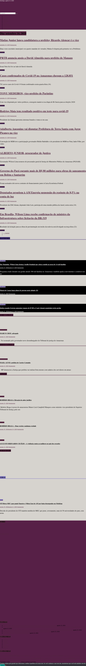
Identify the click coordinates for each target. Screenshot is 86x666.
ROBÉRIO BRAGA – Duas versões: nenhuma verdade (18, 426)
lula (32, 658)
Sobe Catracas (7, 26)
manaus (37, 658)
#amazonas (3, 655)
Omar (53, 658)
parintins (72, 658)
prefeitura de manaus (11, 660)
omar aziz (56, 658)
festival (76, 655)
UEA (56, 660)
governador (3, 658)
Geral (4, 22)
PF (76, 658)
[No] (5, 665)
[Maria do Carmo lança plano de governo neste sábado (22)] (5, 284)
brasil (30, 655)
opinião (66, 658)
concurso (47, 655)
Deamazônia (65, 655)
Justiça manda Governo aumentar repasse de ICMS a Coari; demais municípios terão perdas (30, 308)
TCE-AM (47, 660)
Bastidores (6, 24)
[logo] (4, 532)
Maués (42, 658)
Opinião (5, 19)
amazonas (14, 655)
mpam (47, 658)
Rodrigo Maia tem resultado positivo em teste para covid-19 (34, 111)
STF (42, 660)
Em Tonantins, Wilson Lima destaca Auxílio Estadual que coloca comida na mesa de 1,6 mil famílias (33, 264)
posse (79, 658)
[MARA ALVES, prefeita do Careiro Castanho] (5, 356)
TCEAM (52, 660)
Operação (61, 658)
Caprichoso (34, 655)
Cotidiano (6, 21)
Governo (9, 658)
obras (50, 658)
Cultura (5, 18)
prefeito (82, 658)
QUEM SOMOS (4, 534)
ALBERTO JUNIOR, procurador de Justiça (25, 153)
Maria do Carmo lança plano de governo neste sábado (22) (19, 290)
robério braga (35, 660)
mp (44, 658)
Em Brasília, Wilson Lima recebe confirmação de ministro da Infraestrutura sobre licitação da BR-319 (35, 216)
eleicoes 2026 (71, 655)
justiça (28, 658)
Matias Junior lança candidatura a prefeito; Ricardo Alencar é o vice (39, 40)
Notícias (5, 16)
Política (5, 29)
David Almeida (57, 655)
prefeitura (3, 660)
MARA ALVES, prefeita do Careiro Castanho (15, 362)
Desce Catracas (7, 27)
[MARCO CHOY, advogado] (5, 327)
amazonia (22, 655)
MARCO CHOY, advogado (9, 333)
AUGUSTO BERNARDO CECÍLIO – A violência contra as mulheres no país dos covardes (30, 443)
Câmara (50, 655)
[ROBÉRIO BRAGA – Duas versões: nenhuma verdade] (5, 419)
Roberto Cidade (27, 660)
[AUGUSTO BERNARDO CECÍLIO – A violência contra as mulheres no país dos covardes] (5, 437)
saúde (40, 660)
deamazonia (13, 45)
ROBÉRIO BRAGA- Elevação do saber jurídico (16, 400)
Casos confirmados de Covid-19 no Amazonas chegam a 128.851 (36, 75)
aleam (7, 655)
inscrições (25, 658)
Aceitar (2, 665)
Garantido (80, 655)
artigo (26, 655)
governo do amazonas (17, 658)
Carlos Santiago (41, 655)
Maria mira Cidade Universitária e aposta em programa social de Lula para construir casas (27, 631)
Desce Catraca (4, 359)
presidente (20, 660)
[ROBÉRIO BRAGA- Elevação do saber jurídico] (16, 393)
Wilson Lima (63, 660)
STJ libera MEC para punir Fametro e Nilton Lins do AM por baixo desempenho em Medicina (31, 503)
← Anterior (6, 233)
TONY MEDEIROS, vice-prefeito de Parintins (26, 93)
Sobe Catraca (3, 330)
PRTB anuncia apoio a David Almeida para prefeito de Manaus (36, 58)
